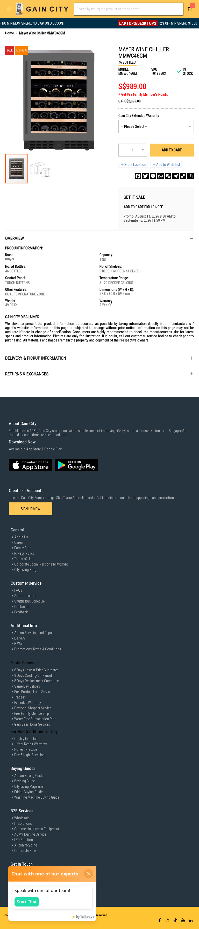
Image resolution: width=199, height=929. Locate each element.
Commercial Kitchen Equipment (36, 829)
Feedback (21, 612)
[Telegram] (175, 176)
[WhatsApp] (160, 176)
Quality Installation (27, 739)
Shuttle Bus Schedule (29, 601)
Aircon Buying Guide (28, 776)
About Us (21, 537)
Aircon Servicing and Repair (34, 633)
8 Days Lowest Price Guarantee (36, 670)
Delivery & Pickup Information (35, 358)
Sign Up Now (30, 509)
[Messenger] (153, 176)
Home (9, 33)
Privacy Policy (24, 553)
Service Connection (25, 663)
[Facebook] (138, 176)
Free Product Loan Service (32, 692)
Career (18, 542)
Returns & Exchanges (26, 373)
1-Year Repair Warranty (30, 744)
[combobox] (128, 9)
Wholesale (21, 818)
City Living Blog (25, 570)
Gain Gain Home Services (32, 724)
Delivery (19, 638)
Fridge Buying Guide (28, 792)
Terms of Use (23, 559)
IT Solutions (23, 823)
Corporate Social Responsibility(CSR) (41, 564)
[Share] (190, 176)
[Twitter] (145, 176)
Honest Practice (25, 749)
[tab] (99, 238)
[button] (40, 168)
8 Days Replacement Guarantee (36, 681)
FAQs (18, 590)
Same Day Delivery (27, 686)
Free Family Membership (31, 713)
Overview (14, 238)
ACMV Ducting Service (30, 834)
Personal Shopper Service (32, 708)
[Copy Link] (183, 176)
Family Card (22, 548)
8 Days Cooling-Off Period (33, 675)
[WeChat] (168, 176)
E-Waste (20, 644)
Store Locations (25, 596)
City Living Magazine (28, 786)
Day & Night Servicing (29, 755)
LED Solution (23, 840)
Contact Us (22, 607)
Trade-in (20, 697)
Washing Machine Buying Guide (36, 797)
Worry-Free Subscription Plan (35, 719)
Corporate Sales (26, 851)
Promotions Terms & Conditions (37, 649)
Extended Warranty (27, 703)
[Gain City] (42, 9)
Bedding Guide (24, 781)
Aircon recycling (25, 845)
